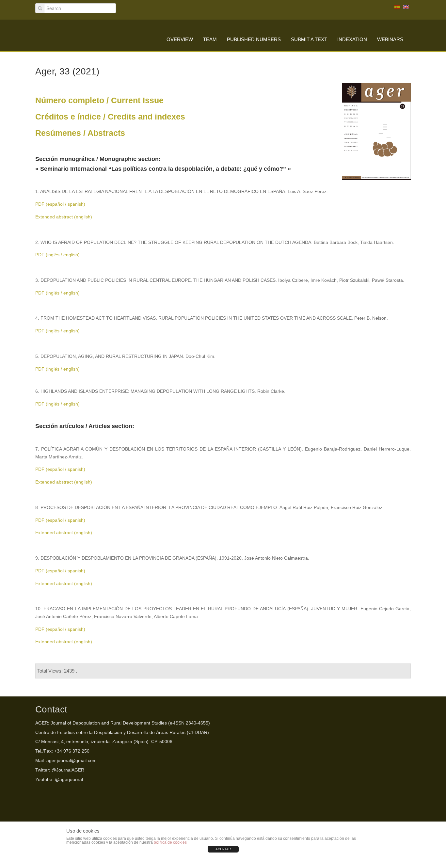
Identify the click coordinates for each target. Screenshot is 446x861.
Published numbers (254, 39)
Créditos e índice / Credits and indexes (110, 116)
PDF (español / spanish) (60, 204)
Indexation (352, 39)
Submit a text (309, 39)
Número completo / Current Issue (99, 100)
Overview (180, 39)
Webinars (390, 39)
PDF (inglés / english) (57, 254)
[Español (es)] (397, 6)
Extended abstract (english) (63, 216)
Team (210, 39)
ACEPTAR (223, 849)
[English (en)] (406, 6)
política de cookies (170, 842)
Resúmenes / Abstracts (80, 133)
